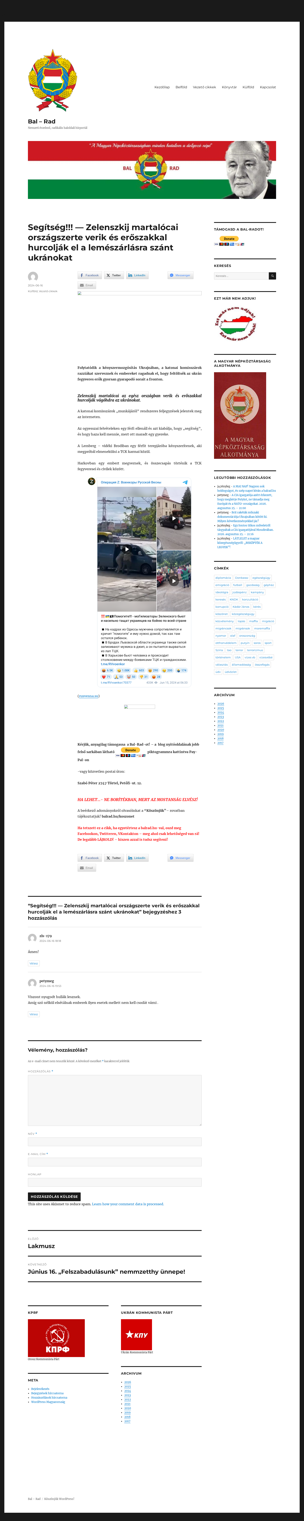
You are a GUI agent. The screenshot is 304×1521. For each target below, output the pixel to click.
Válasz (34, 963)
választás (221, 664)
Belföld (181, 87)
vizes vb (250, 657)
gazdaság (253, 585)
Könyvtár (229, 87)
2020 (127, 1408)
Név (32, 1134)
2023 (127, 1395)
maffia (253, 621)
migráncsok (223, 628)
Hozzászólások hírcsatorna (49, 1397)
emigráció (222, 585)
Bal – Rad (41, 121)
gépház (269, 585)
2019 (127, 1412)
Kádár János (241, 606)
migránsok (243, 628)
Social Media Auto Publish (135, 1518)
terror (239, 650)
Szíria (219, 650)
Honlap (34, 1174)
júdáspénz (239, 592)
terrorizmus (255, 650)
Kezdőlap (162, 87)
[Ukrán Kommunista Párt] (136, 1334)
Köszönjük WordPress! (59, 1499)
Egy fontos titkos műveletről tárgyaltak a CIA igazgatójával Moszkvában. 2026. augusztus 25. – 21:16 (245, 530)
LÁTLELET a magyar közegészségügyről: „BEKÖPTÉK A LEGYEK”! (239, 543)
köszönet (221, 614)
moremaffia (262, 628)
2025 (127, 1386)
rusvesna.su (88, 696)
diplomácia (223, 577)
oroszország (247, 635)
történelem (223, 657)
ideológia (221, 592)
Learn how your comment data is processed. (128, 1204)
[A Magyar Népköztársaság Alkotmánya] (240, 415)
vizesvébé (266, 657)
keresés (220, 599)
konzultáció (250, 599)
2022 (127, 1399)
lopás (241, 621)
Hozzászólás (40, 1071)
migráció (268, 621)
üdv (218, 671)
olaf (232, 635)
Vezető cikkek (204, 87)
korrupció (222, 606)
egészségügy (261, 577)
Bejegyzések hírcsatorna (47, 1393)
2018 (127, 1417)
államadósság (241, 664)
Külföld (248, 87)
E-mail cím (38, 1154)
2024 (127, 1391)
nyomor (220, 635)
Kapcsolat (268, 87)
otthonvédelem (226, 643)
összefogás (262, 664)
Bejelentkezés (40, 1389)
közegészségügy (243, 614)
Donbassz (241, 577)
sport (268, 643)
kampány (257, 592)
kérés (257, 606)
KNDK (234, 599)
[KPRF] (56, 1338)
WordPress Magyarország (48, 1402)
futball (237, 585)
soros (257, 643)
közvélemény (224, 621)
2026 (127, 1382)
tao (229, 650)
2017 (127, 1421)
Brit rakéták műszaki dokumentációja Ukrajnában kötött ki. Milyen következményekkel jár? (242, 517)
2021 (127, 1404)
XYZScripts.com (175, 1518)
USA (238, 657)
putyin (245, 643)
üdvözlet (231, 671)
